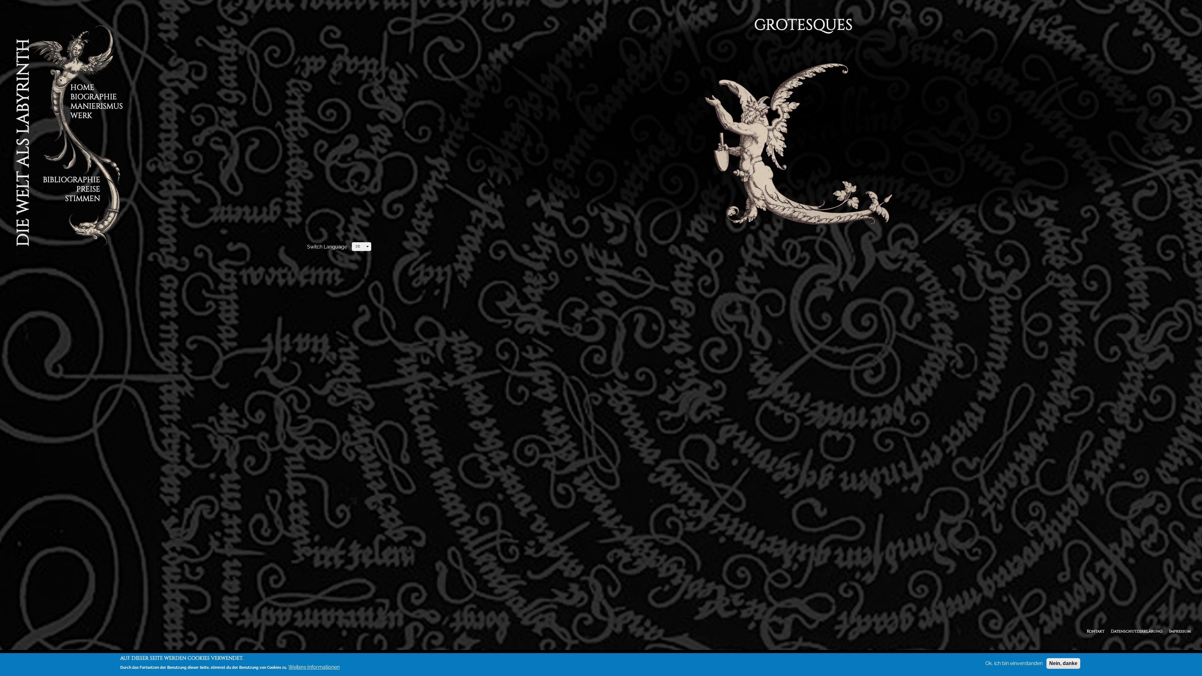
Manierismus (96, 107)
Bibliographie (71, 181)
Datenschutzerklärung (1137, 631)
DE (358, 246)
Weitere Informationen (314, 667)
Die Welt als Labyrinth (23, 142)
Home (82, 88)
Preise (88, 190)
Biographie (93, 98)
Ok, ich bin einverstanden (1014, 663)
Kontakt (1095, 631)
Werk (81, 116)
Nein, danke (1063, 663)
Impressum (1180, 631)
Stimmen (82, 199)
